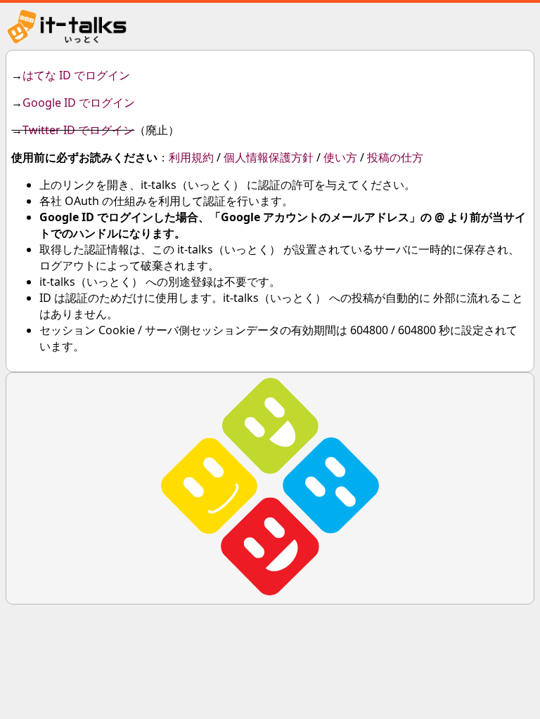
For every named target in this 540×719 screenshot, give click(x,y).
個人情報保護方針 (269, 157)
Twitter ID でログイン (78, 130)
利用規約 (191, 157)
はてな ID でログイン (76, 75)
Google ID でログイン (78, 102)
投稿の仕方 (395, 157)
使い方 (340, 157)
